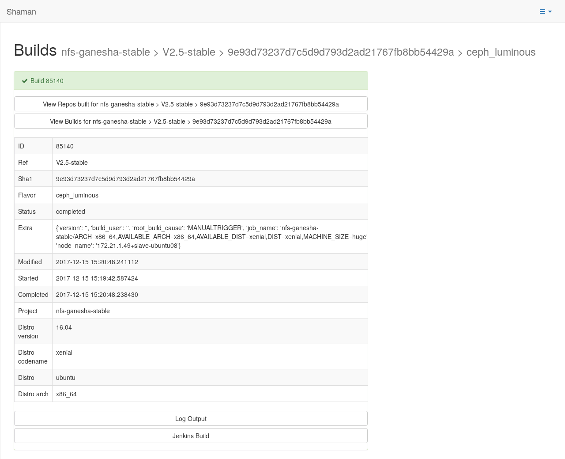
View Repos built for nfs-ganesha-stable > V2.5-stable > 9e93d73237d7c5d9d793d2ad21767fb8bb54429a (191, 103)
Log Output (191, 418)
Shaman (21, 11)
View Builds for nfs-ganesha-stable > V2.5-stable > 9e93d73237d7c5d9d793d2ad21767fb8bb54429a (190, 121)
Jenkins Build (191, 435)
